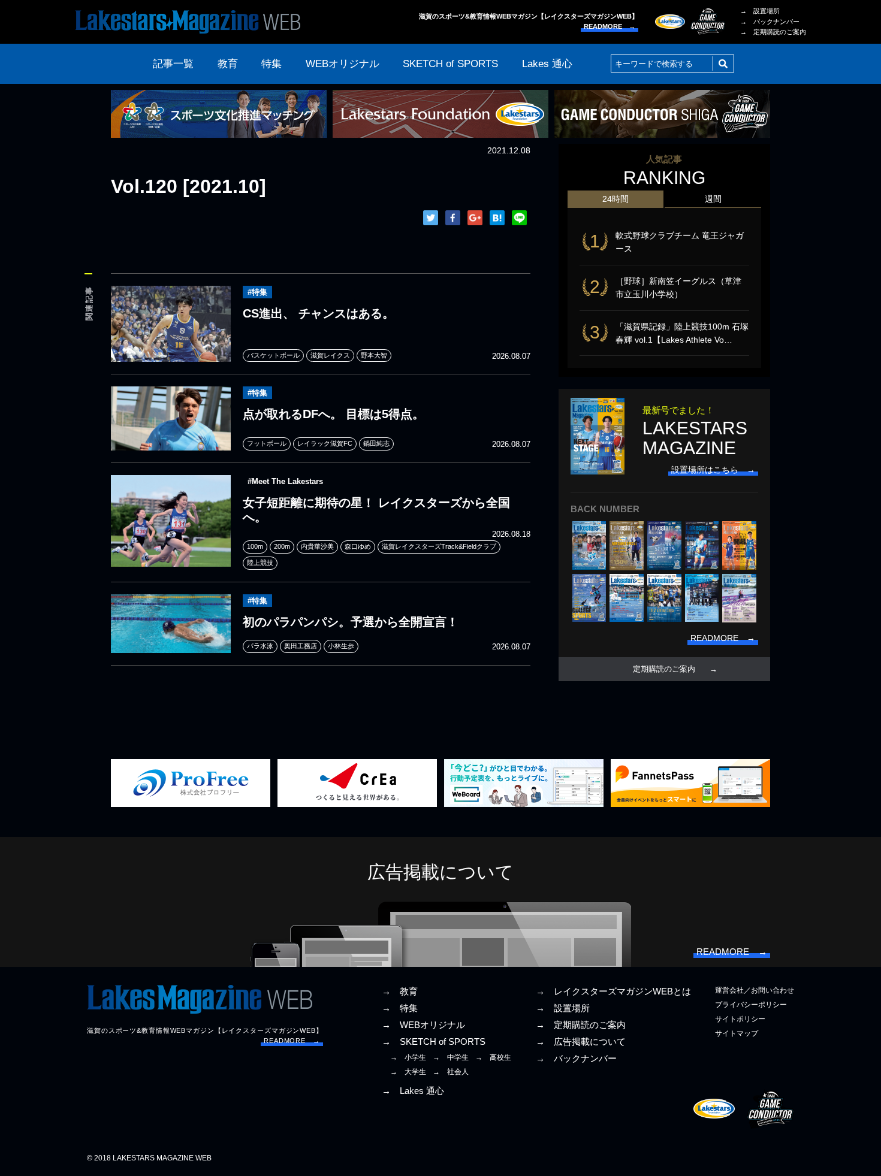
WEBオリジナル (342, 63)
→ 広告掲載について (581, 1042)
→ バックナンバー (769, 21)
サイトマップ (736, 1033)
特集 (271, 63)
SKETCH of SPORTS (450, 63)
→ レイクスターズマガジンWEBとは (613, 991)
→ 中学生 (451, 1057)
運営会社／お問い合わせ (754, 990)
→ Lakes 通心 (413, 1091)
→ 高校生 (493, 1057)
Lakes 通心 (547, 63)
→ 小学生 (408, 1057)
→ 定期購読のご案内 (773, 31)
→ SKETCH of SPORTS (433, 1042)
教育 (228, 63)
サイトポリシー (740, 1019)
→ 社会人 (451, 1072)
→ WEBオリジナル (423, 1025)
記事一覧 (173, 63)
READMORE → (609, 26)
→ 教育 (400, 991)
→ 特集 (400, 1008)
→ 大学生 (408, 1072)
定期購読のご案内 (664, 669)
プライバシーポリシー (751, 1004)
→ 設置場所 (760, 10)
